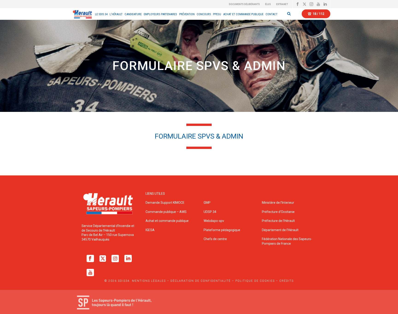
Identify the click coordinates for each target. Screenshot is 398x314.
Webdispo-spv (214, 221)
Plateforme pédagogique (222, 230)
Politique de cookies (255, 280)
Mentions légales (149, 280)
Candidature (133, 14)
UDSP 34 (210, 212)
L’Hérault (116, 14)
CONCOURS (204, 14)
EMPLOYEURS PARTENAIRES (160, 14)
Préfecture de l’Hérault (278, 221)
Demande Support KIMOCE (165, 202)
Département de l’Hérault (280, 230)
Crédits (286, 280)
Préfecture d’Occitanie (278, 212)
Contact (272, 14)
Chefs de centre (215, 239)
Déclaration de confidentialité (200, 280)
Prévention (187, 14)
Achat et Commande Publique (243, 14)
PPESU (217, 14)
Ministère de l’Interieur (278, 202)
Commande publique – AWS (166, 212)
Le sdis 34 (101, 14)
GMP (207, 202)
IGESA (150, 230)
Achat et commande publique (167, 221)
